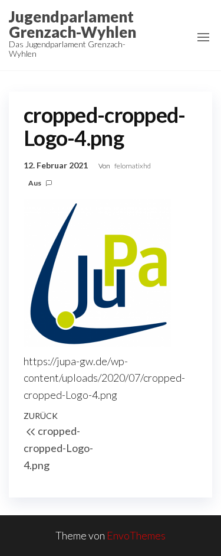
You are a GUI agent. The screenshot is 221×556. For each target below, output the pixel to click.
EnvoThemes (136, 535)
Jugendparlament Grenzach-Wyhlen (72, 24)
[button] (203, 37)
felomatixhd (132, 165)
